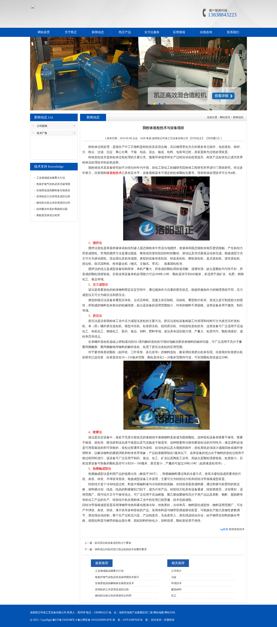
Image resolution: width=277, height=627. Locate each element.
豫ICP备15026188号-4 (64, 619)
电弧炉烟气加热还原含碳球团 (53, 184)
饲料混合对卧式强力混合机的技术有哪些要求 (121, 549)
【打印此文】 (197, 138)
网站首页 (44, 32)
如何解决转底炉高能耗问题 (52, 209)
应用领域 (179, 32)
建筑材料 (176, 589)
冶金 (173, 577)
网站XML (170, 612)
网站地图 (158, 612)
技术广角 (42, 133)
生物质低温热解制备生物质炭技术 (114, 583)
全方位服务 (151, 32)
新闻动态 (98, 32)
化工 (173, 595)
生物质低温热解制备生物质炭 (53, 190)
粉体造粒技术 (237, 529)
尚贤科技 (169, 619)
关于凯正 (71, 32)
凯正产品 (125, 32)
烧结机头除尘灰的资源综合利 (53, 202)
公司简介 (176, 570)
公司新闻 (42, 125)
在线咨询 (206, 32)
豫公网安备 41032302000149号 (94, 619)
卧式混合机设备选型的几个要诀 (113, 542)
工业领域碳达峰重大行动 (50, 177)
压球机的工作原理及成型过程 (53, 196)
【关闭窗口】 (213, 138)
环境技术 (176, 583)
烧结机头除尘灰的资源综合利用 (113, 595)
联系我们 (233, 32)
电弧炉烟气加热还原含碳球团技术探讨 (117, 577)
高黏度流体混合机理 (48, 215)
